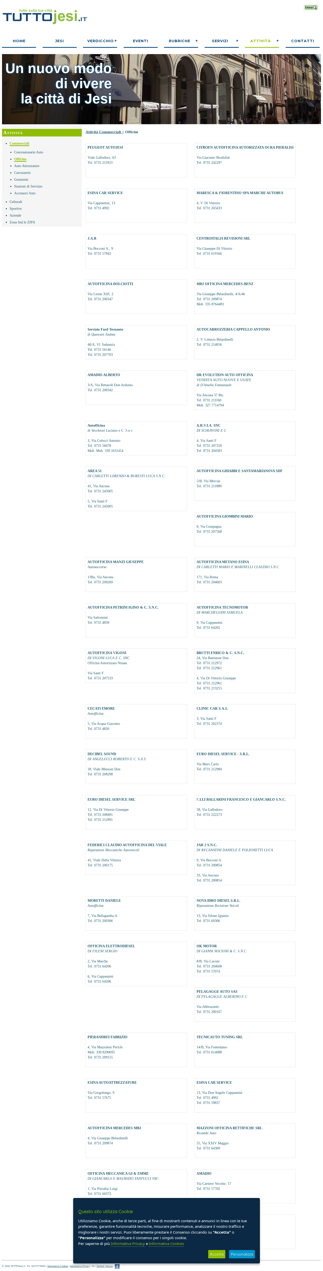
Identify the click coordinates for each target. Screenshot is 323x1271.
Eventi (140, 41)
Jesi (59, 41)
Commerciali (19, 143)
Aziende (15, 215)
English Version (105, 1266)
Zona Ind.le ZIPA (22, 222)
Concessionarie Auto (28, 152)
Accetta (217, 1254)
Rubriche (179, 41)
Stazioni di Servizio (28, 186)
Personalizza (242, 1254)
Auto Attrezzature (26, 166)
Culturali (16, 202)
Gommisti (21, 179)
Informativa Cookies (57, 1266)
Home (19, 41)
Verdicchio (100, 41)
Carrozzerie (22, 173)
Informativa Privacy (80, 1266)
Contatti (302, 41)
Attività (260, 41)
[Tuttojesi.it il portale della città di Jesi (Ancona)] (45, 26)
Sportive (16, 209)
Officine (20, 159)
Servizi (220, 41)
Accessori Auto (25, 193)
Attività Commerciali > (105, 132)
